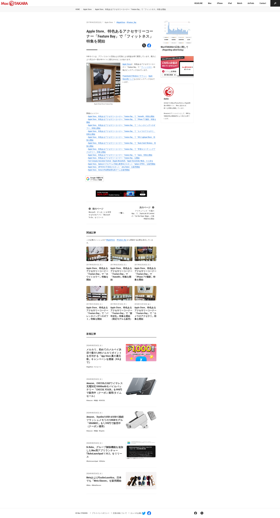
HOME (77, 9)
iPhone (220, 3)
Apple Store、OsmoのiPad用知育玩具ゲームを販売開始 (109, 170)
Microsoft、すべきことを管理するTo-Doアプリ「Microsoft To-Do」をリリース (100, 212)
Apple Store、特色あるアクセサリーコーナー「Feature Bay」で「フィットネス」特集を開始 (130, 9)
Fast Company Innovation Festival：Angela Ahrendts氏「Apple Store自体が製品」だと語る (120, 161)
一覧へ (121, 213)
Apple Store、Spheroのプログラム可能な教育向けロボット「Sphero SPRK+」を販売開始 (121, 164)
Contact (263, 3)
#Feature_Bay (131, 22)
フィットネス (146, 67)
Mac (210, 3)
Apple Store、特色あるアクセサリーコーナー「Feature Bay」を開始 (114, 158)
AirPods (251, 3)
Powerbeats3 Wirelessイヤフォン (134, 76)
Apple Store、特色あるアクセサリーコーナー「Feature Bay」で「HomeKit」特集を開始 (121, 116)
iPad (230, 3)
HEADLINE (198, 3)
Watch (239, 3)
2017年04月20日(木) (94, 22)
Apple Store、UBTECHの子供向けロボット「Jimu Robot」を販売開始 (114, 167)
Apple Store (87, 9)
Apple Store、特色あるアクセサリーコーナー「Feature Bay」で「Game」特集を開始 (120, 155)
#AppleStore (120, 22)
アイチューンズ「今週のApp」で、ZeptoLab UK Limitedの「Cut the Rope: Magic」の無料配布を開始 (143, 213)
